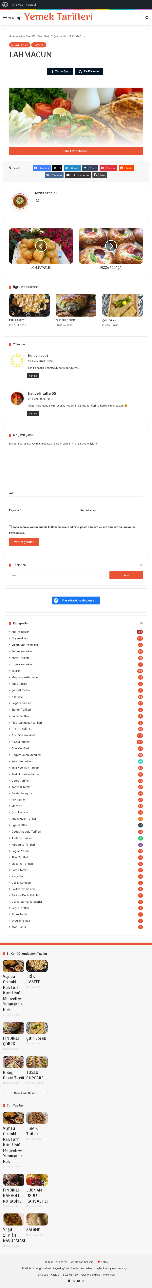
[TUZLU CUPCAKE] (37, 1062)
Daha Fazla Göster (75, 151)
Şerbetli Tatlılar (21, 690)
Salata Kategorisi (22, 793)
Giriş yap (42, 1274)
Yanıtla (33, 375)
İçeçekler (17, 876)
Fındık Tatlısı (32, 1131)
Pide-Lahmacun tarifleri (26, 722)
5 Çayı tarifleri (59, 36)
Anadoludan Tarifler (23, 818)
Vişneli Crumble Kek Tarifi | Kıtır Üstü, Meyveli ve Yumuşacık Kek (13, 993)
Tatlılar (15, 670)
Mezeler (16, 806)
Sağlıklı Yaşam (20, 851)
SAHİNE (33, 1230)
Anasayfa (17, 36)
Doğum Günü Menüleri (26, 755)
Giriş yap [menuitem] (17, 4)
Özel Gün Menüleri (37, 36)
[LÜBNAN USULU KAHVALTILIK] (37, 1180)
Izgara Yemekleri (22, 664)
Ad (12, 493)
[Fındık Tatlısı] (37, 1118)
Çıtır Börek (109, 320)
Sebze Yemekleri (22, 651)
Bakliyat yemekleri (23, 889)
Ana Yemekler (20, 631)
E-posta (15, 510)
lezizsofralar (46, 193)
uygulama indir (20, 920)
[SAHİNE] (37, 1219)
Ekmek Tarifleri (21, 709)
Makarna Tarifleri (22, 863)
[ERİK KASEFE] (29, 305)
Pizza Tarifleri (20, 716)
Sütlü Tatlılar (19, 683)
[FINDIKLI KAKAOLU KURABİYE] (13, 1180)
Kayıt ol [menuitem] (31, 4)
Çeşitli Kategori (21, 882)
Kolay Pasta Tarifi (13, 1076)
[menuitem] (5, 4)
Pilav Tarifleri (19, 857)
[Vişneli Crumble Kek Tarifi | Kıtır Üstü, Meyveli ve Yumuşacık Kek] (13, 966)
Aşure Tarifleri (20, 914)
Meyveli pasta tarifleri (25, 677)
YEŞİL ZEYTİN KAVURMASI (14, 1235)
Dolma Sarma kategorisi (26, 901)
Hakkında (109, 1274)
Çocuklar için (19, 812)
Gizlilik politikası (91, 1274)
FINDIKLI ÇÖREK (65, 320)
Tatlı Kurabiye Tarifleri (25, 767)
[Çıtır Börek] (122, 305)
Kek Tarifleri (18, 799)
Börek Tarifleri (20, 870)
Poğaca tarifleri (21, 703)
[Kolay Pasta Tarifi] (13, 1062)
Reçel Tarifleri (20, 908)
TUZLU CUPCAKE (35, 1076)
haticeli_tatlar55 (42, 393)
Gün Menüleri (20, 748)
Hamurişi (38, 44)
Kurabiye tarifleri (21, 761)
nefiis (104, 1261)
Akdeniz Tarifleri (21, 838)
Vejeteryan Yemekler (24, 644)
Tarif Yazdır (91, 71)
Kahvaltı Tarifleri (21, 787)
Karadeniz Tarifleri (23, 844)
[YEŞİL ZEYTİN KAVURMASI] (13, 1219)
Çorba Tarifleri (20, 780)
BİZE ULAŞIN (71, 1274)
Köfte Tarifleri (20, 657)
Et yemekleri (19, 638)
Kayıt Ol (55, 1274)
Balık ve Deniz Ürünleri (25, 895)
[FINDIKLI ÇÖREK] (76, 305)
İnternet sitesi (87, 510)
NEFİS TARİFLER (21, 729)
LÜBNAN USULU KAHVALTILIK (38, 1196)
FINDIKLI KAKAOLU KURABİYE (12, 1196)
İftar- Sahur (18, 927)
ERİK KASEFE (16, 320)
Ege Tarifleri (19, 825)
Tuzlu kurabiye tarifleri (25, 774)
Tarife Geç (62, 71)
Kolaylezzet (38, 356)
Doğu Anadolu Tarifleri (26, 831)
